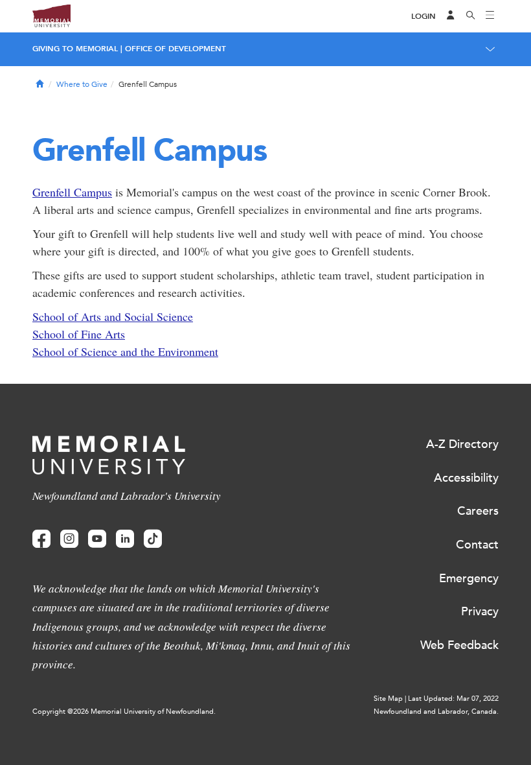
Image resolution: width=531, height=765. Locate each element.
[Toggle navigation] (490, 16)
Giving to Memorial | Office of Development (129, 48)
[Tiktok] (153, 539)
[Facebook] (41, 539)
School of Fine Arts (78, 334)
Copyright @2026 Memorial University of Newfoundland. (124, 711)
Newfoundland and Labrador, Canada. (436, 711)
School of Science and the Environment (125, 351)
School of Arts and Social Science (112, 316)
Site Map (388, 698)
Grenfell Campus (72, 192)
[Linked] (125, 539)
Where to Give (81, 84)
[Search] (470, 16)
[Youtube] (97, 539)
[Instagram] (69, 539)
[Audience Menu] (450, 16)
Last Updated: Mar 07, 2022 (453, 698)
